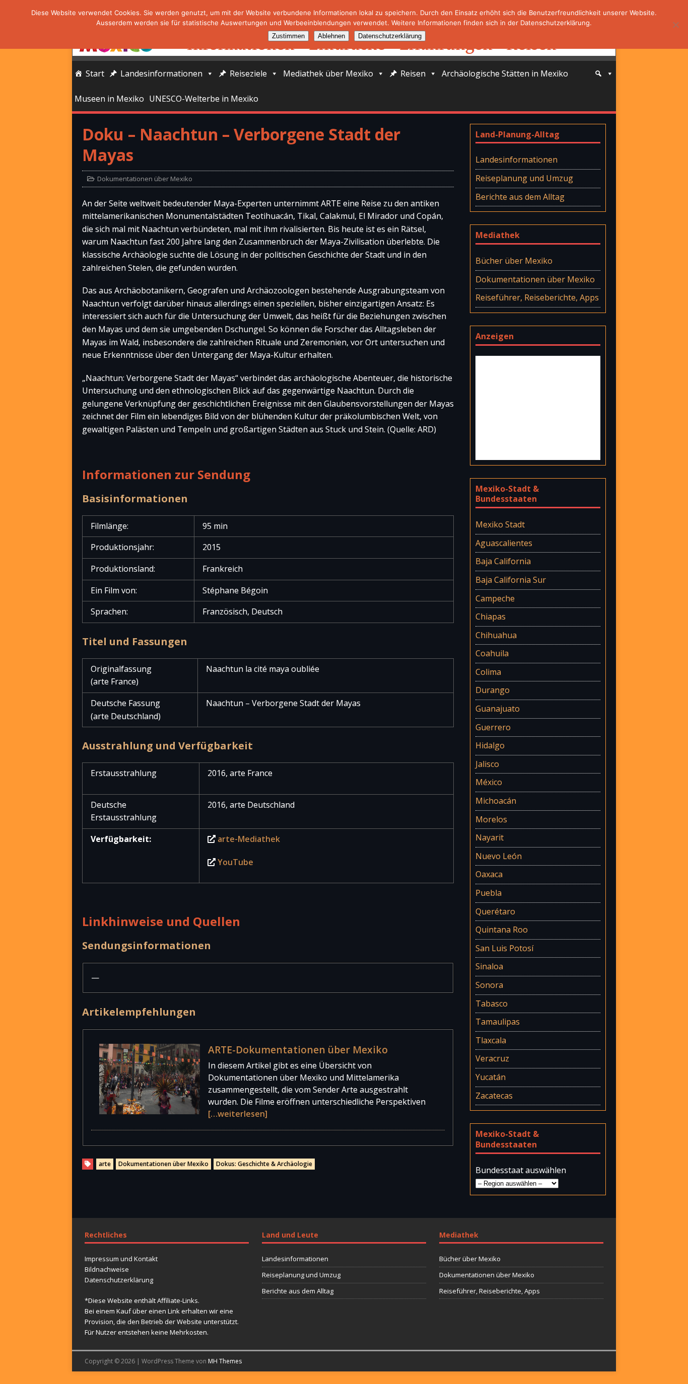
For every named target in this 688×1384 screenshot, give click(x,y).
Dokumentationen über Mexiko (144, 178)
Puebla (488, 892)
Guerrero (493, 727)
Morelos (491, 819)
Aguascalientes (503, 543)
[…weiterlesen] (237, 1113)
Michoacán (495, 800)
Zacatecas (494, 1095)
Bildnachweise (107, 1269)
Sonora (489, 984)
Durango (492, 690)
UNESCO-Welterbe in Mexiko (203, 98)
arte (105, 1164)
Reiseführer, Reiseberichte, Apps (537, 297)
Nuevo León (498, 856)
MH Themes (225, 1361)
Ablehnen (331, 36)
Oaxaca (489, 874)
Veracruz (492, 1058)
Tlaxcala (490, 1040)
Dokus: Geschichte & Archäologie (264, 1164)
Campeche (495, 598)
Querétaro (495, 911)
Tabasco (491, 1003)
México (488, 782)
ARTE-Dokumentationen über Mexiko (298, 1049)
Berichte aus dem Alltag (520, 196)
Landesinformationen (161, 73)
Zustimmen (288, 36)
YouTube (235, 862)
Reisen (413, 73)
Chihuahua (496, 635)
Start (95, 73)
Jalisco (487, 764)
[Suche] (604, 73)
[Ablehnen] (675, 25)
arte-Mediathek (249, 838)
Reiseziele (248, 73)
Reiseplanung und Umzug (524, 178)
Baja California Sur (510, 579)
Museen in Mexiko (109, 98)
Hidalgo (490, 745)
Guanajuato (497, 708)
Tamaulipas (497, 1021)
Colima (488, 671)
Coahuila (492, 653)
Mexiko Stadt (500, 524)
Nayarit (489, 837)
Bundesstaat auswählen (520, 1170)
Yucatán (490, 1077)
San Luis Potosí (504, 948)
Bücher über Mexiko (514, 260)
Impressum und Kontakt (121, 1258)
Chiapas (490, 616)
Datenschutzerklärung (119, 1279)
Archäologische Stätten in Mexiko (505, 73)
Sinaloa (489, 966)
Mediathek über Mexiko (328, 73)
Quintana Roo (501, 929)
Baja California (503, 561)
